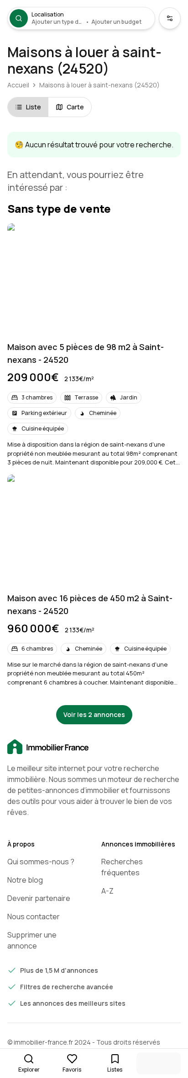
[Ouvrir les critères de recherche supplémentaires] (170, 18)
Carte (75, 106)
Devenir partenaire (38, 898)
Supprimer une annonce (32, 940)
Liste (33, 106)
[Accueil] (94, 747)
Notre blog (25, 880)
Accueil (18, 85)
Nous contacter (33, 916)
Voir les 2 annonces (94, 714)
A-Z (107, 891)
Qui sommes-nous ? (40, 862)
